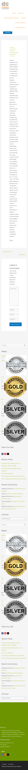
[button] (2, 454)
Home (14, 13)
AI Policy (10, 764)
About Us (21, 13)
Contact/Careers (20, 27)
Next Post (22, 254)
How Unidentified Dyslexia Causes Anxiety (13, 479)
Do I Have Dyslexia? (7, 473)
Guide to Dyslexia (20, 22)
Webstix (19, 766)
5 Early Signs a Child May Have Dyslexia (13, 476)
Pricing (23, 18)
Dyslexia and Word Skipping (14, 493)
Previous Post (6, 251)
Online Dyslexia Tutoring (11, 18)
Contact (4, 764)
